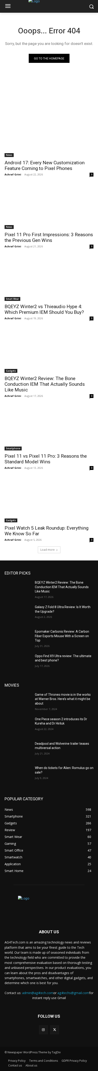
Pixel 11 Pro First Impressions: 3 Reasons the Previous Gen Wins (49, 237)
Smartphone (13, 448)
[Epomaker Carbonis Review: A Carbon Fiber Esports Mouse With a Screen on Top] (18, 638)
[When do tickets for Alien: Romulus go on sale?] (18, 775)
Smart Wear (12, 298)
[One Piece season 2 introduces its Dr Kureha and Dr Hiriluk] (18, 726)
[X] (54, 1029)
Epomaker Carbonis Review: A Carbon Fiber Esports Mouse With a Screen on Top (62, 636)
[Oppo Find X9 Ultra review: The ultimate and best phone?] (18, 663)
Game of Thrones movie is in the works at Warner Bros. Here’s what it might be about (63, 699)
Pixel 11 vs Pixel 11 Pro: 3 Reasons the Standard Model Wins (46, 458)
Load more (47, 550)
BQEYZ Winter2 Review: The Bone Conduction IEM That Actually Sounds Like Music (45, 384)
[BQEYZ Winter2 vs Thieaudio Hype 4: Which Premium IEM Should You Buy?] (49, 279)
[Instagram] (43, 1029)
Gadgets (11, 370)
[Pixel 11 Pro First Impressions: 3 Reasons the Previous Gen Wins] (49, 207)
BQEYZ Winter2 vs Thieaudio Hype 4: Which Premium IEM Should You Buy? (44, 309)
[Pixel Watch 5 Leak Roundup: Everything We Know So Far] (49, 500)
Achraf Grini (13, 174)
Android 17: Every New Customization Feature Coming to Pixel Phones (45, 165)
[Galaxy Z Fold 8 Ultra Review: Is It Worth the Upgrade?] (18, 614)
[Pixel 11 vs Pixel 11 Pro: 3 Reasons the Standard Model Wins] (49, 428)
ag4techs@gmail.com (73, 993)
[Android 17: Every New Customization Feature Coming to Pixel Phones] (49, 135)
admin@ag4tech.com (37, 993)
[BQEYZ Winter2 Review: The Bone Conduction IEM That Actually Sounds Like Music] (49, 351)
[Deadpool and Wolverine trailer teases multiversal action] (18, 751)
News (9, 155)
